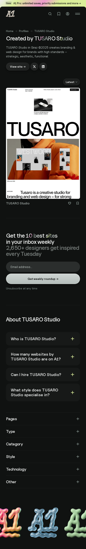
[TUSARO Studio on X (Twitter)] (34, 67)
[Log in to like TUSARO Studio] (70, 203)
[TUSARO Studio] (43, 147)
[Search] (50, 14)
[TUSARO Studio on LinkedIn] (43, 67)
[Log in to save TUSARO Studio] (78, 203)
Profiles (24, 31)
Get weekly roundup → (43, 278)
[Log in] (68, 14)
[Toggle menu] (77, 13)
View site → (18, 66)
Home (9, 31)
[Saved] (59, 14)
